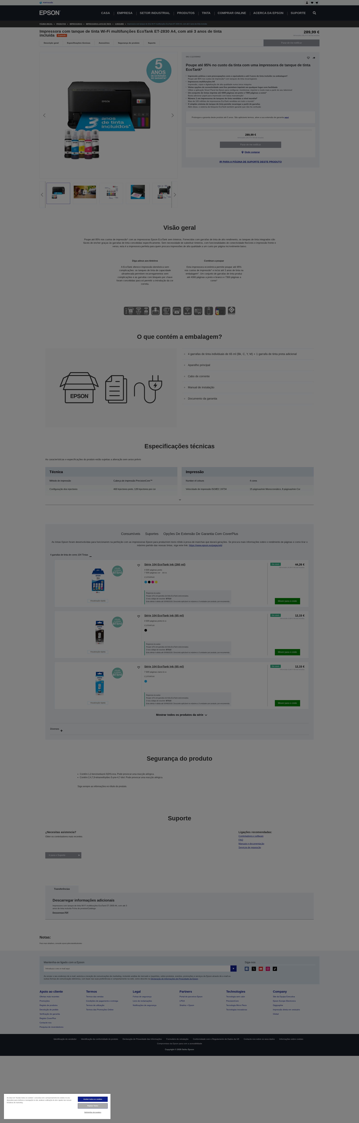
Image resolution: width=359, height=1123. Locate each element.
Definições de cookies (92, 1112)
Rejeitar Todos (92, 1106)
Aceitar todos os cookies (92, 1099)
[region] (57, 1106)
